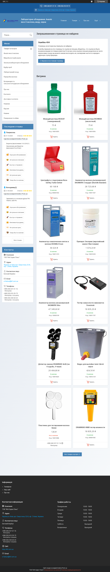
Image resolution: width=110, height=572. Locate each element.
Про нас (86, 20)
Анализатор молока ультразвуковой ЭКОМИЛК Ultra (54, 304)
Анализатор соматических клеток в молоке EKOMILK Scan (54, 243)
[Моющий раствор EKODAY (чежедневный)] (54, 98)
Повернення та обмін (11, 118)
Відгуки (6, 108)
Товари (74, 20)
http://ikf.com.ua (7, 549)
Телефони (7, 487)
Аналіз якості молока (11, 53)
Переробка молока (10, 77)
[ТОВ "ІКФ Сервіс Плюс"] (10, 21)
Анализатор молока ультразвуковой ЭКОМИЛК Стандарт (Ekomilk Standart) (90, 181)
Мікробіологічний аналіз (12, 58)
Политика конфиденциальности (71, 570)
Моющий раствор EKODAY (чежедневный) (54, 120)
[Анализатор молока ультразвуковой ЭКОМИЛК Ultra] (54, 282)
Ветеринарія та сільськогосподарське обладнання (16, 82)
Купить (55, 137)
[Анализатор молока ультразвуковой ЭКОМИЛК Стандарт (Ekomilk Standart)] (90, 160)
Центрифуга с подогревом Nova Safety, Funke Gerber (54, 181)
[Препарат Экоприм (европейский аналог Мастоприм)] (90, 221)
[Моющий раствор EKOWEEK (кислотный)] (90, 98)
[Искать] (30, 35)
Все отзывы (18, 240)
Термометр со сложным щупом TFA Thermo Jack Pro (18, 199)
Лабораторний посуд (11, 72)
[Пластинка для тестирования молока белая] (54, 405)
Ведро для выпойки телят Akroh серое (90, 365)
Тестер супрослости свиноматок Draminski (90, 304)
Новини (6, 113)
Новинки (7, 104)
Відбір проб (8, 67)
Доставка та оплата (11, 99)
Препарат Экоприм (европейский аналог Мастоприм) (90, 243)
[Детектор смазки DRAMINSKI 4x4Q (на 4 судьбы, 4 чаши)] (54, 344)
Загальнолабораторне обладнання (16, 63)
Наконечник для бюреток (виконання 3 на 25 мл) (14, 147)
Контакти (7, 94)
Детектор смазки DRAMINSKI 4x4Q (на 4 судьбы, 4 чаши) (54, 365)
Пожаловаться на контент (52, 570)
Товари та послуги (10, 48)
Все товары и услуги (71, 454)
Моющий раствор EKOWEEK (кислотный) (90, 120)
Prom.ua (64, 568)
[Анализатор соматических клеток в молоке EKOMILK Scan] (54, 221)
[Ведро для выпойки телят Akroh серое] (90, 344)
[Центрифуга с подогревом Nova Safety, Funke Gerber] (54, 160)
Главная (64, 20)
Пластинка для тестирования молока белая (53, 426)
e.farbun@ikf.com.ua (11, 281)
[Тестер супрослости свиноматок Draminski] (90, 282)
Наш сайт (7, 490)
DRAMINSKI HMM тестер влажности (90, 427)
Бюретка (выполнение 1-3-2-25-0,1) (17, 143)
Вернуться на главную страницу (52, 61)
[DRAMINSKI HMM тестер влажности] (90, 405)
